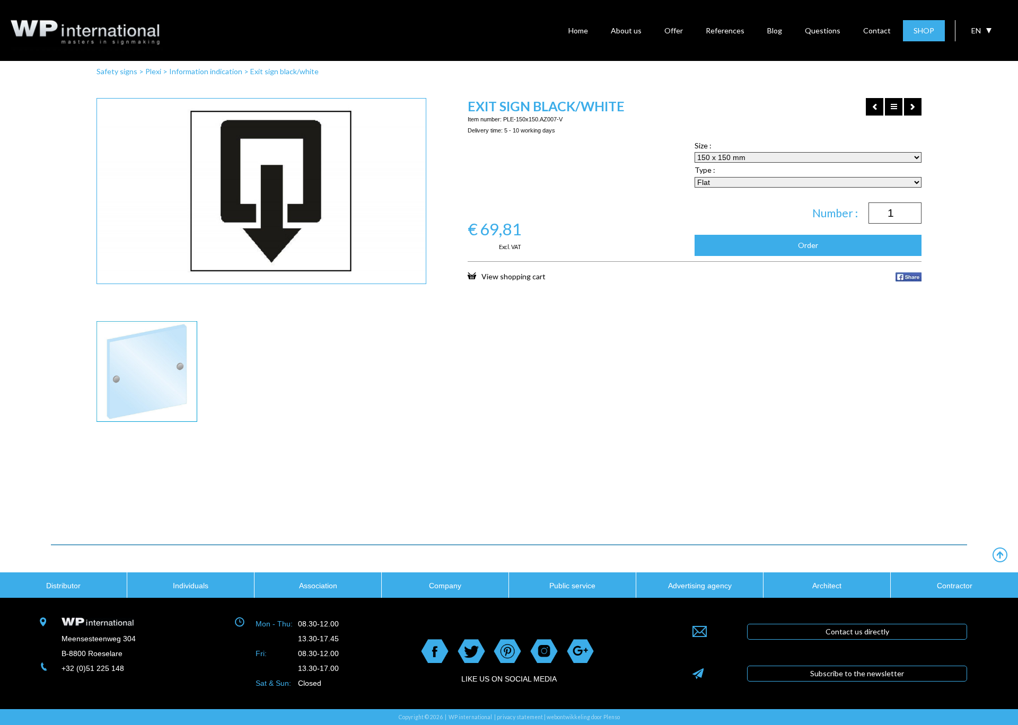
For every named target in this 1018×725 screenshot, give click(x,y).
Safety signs (116, 71)
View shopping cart (513, 276)
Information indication (205, 71)
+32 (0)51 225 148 (93, 668)
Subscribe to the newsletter (857, 673)
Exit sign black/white (284, 71)
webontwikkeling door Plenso (583, 717)
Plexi (153, 71)
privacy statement (520, 717)
